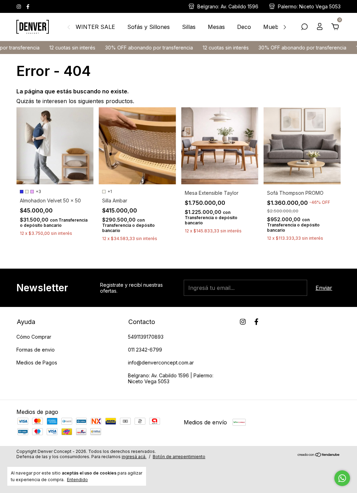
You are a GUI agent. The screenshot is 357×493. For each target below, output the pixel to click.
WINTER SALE (95, 26)
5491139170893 (146, 337)
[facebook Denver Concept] (27, 6)
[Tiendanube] (319, 454)
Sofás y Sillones (148, 26)
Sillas (189, 26)
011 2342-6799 (145, 350)
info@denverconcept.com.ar (161, 362)
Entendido (77, 479)
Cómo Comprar (33, 337)
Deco (244, 26)
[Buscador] (304, 27)
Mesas (216, 26)
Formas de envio (35, 350)
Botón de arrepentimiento (179, 456)
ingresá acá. (134, 456)
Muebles (274, 26)
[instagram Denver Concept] (19, 6)
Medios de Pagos (36, 362)
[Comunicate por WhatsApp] (342, 478)
